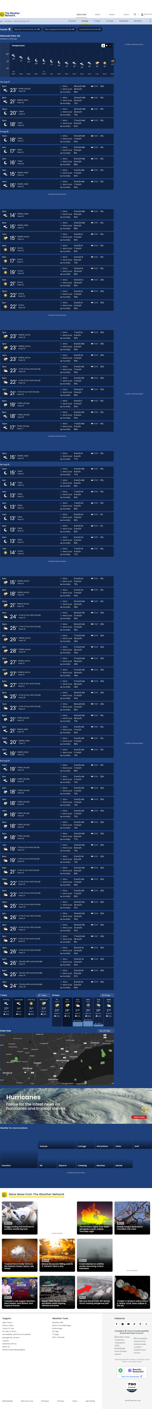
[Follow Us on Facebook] (117, 1324)
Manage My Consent (11, 1337)
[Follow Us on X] (146, 1324)
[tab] (103, 45)
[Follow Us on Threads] (140, 1324)
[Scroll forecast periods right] (113, 60)
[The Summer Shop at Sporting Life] (142, 1158)
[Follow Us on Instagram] (123, 1324)
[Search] (135, 14)
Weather (8, 21)
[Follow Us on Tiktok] (134, 1324)
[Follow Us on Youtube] (128, 1324)
